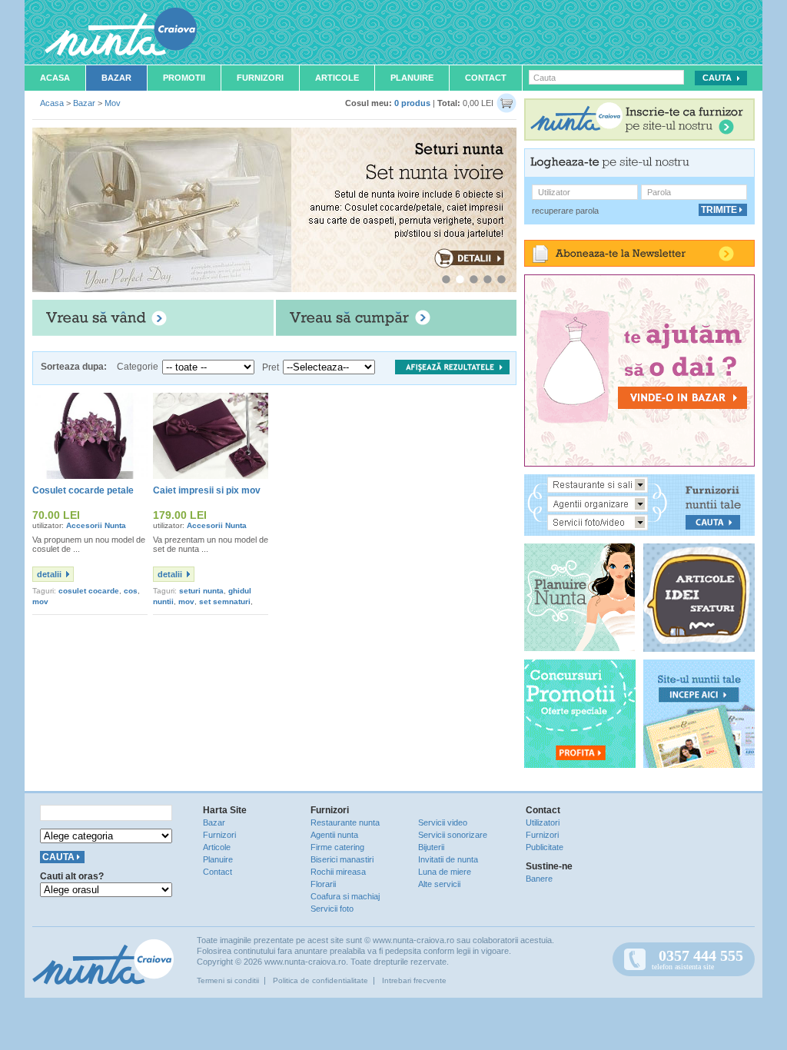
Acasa (55, 77)
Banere (539, 878)
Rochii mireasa (338, 871)
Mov (113, 103)
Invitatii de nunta (448, 859)
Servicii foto (332, 908)
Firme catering (337, 847)
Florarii (323, 884)
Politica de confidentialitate (320, 980)
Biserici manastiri (342, 859)
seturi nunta (201, 590)
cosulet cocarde (88, 590)
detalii (49, 574)
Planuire (411, 77)
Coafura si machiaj (345, 896)
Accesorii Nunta (96, 525)
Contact (485, 77)
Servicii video (442, 822)
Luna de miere (444, 871)
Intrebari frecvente (414, 980)
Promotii (184, 77)
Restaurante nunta (345, 822)
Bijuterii (431, 847)
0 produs (412, 103)
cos (131, 590)
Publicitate (544, 847)
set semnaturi (225, 601)
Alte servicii (439, 884)
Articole (337, 77)
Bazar (116, 77)
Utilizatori (543, 822)
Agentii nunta (334, 834)
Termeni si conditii (228, 980)
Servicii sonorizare (452, 834)
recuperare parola (565, 210)
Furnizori (260, 77)
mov (40, 601)
